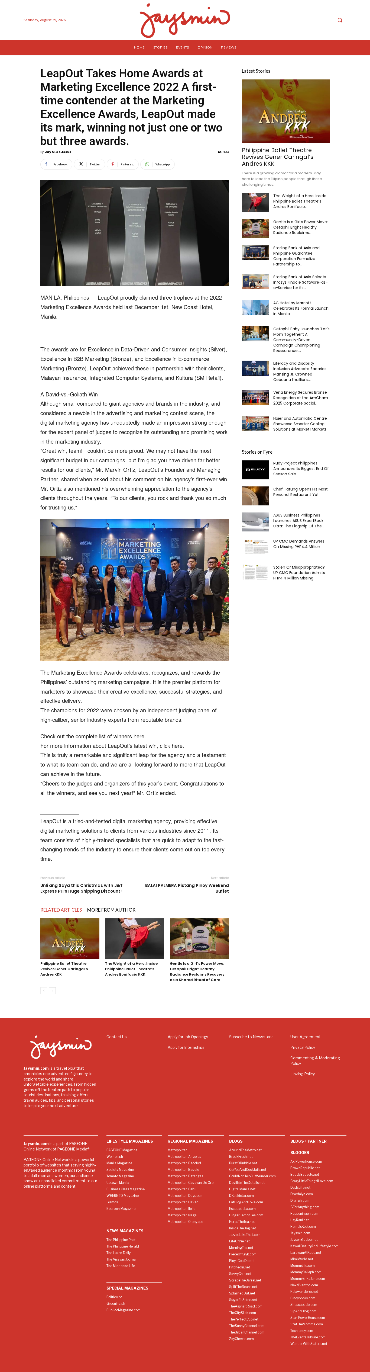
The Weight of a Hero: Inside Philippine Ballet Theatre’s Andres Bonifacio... (299, 201)
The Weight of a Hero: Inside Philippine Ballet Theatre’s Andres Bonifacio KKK (131, 969)
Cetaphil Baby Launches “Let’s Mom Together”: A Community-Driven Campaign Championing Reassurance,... (301, 339)
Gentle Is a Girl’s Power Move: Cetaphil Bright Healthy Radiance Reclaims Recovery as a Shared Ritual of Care (197, 971)
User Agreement (305, 1036)
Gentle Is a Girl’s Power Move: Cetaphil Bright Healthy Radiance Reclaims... (300, 227)
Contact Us (116, 1036)
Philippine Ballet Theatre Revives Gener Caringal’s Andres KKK (64, 969)
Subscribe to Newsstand (251, 1036)
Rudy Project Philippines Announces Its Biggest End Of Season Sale (301, 468)
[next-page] (52, 990)
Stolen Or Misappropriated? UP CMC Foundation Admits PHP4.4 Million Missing (299, 573)
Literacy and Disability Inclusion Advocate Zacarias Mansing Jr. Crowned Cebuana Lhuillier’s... (299, 371)
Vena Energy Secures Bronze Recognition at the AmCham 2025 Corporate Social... (300, 398)
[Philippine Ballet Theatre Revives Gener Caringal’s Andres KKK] (69, 938)
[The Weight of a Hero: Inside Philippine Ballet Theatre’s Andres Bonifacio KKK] (134, 938)
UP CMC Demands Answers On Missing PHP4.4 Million (298, 543)
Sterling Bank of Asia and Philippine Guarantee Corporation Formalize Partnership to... (296, 256)
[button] (339, 20)
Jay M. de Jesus (58, 152)
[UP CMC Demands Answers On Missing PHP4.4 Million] (255, 546)
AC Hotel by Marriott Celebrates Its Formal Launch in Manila (301, 308)
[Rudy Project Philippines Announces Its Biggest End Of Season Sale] (255, 469)
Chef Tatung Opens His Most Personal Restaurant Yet (300, 491)
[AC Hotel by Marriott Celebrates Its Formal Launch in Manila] (255, 307)
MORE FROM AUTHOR (111, 910)
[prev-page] (43, 990)
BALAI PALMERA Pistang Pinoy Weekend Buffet (187, 888)
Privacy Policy (302, 1047)
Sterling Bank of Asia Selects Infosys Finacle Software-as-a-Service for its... (300, 282)
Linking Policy (302, 1074)
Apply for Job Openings (188, 1036)
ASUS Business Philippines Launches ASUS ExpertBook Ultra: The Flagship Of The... (298, 520)
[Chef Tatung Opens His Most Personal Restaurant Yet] (255, 495)
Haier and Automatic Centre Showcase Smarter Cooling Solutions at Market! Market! (300, 424)
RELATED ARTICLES (61, 910)
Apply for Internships (186, 1047)
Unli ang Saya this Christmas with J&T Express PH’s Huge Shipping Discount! (81, 888)
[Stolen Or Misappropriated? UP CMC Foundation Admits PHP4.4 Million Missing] (255, 572)
